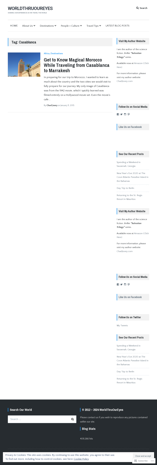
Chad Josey (52, 105)
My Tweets (122, 325)
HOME (14, 25)
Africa (47, 53)
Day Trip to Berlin (125, 188)
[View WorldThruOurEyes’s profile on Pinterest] (128, 114)
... (49, 99)
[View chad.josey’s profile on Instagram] (125, 114)
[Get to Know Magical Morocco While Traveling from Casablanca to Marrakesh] (24, 64)
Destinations (47, 25)
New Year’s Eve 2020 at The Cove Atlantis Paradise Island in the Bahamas (132, 177)
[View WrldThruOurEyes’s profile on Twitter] (121, 114)
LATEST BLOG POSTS (117, 25)
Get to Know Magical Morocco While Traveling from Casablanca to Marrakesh (76, 65)
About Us (27, 25)
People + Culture (70, 25)
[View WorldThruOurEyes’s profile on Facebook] (118, 114)
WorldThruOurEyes (30, 8)
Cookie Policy (81, 459)
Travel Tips (92, 25)
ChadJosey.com (125, 81)
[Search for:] (42, 419)
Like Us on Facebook (130, 127)
